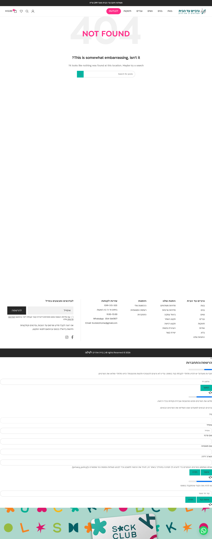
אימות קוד (204, 500)
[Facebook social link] (72, 337)
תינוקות (201, 324)
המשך (206, 388)
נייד (210, 415)
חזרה (194, 472)
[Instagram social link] (67, 337)
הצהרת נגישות (169, 328)
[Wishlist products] (21, 11)
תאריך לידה (207, 457)
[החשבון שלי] (33, 11)
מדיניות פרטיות (169, 310)
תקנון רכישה (170, 324)
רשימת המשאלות (138, 310)
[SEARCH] (80, 74)
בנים (203, 310)
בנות (203, 306)
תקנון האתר (170, 319)
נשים (202, 315)
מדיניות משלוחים (168, 306)
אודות (202, 328)
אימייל (67, 310)
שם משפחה (206, 446)
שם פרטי (208, 436)
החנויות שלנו (199, 337)
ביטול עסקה (170, 315)
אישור (206, 472)
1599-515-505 (110, 306)
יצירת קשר (171, 333)
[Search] (27, 11)
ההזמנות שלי (140, 306)
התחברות (142, 315)
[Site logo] (192, 11)
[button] (203, 530)
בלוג (203, 333)
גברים (202, 319)
